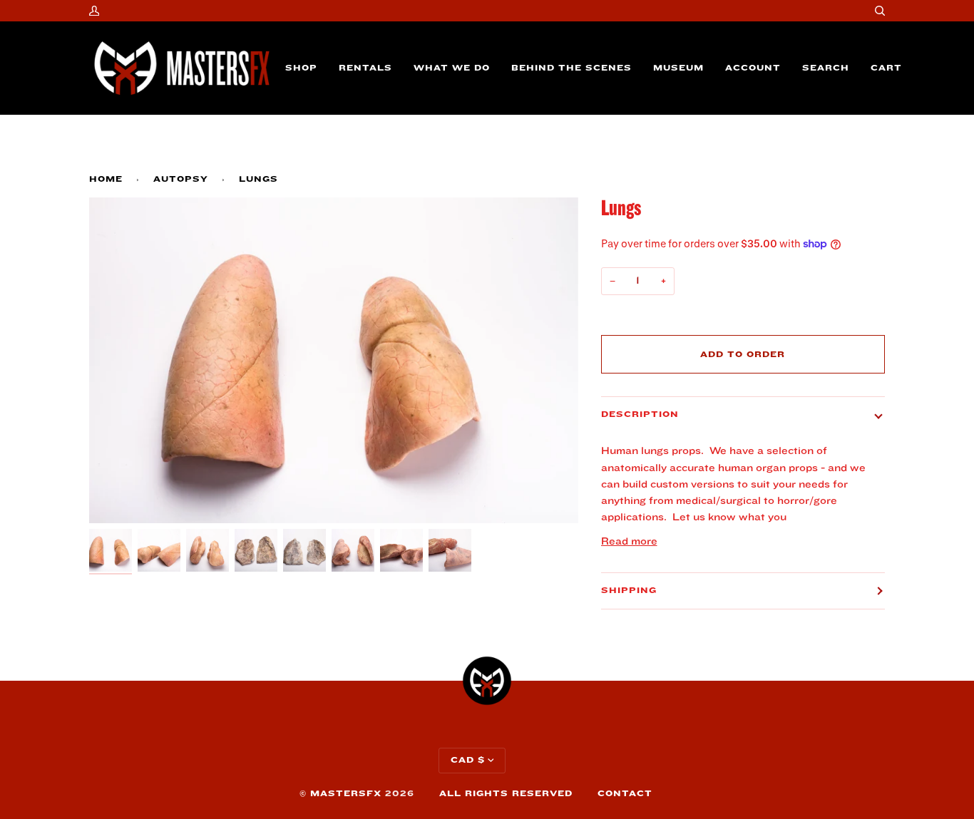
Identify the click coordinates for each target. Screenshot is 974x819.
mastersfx (345, 793)
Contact (625, 793)
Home (106, 179)
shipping (629, 590)
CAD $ (468, 760)
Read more (629, 541)
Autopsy (180, 179)
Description (640, 414)
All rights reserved (506, 793)
